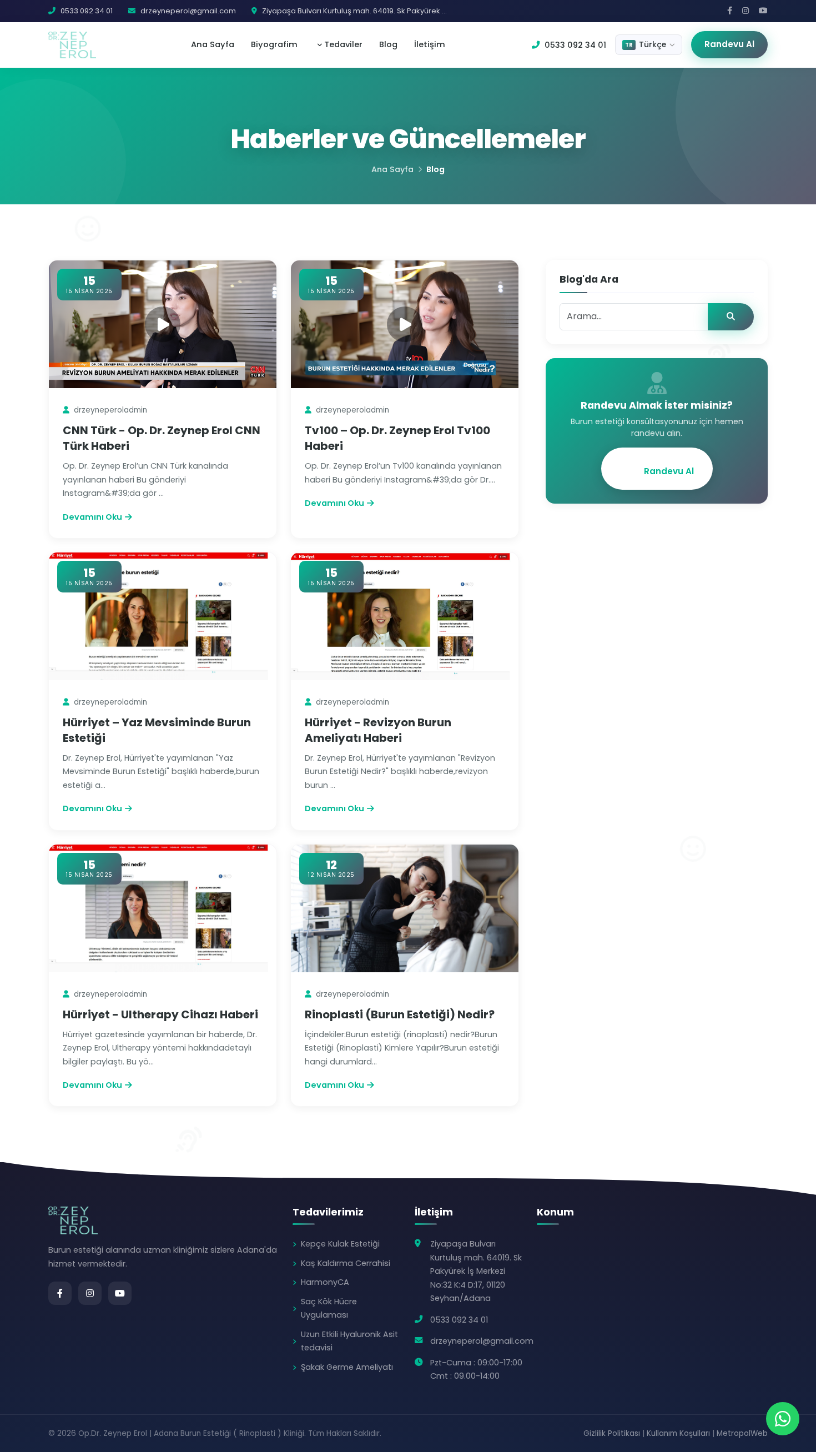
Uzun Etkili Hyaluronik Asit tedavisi (349, 1341)
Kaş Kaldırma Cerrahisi (345, 1263)
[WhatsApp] (782, 1418)
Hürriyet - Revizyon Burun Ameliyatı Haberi (378, 730)
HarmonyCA (325, 1282)
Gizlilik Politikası (611, 1433)
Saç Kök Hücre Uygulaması (329, 1308)
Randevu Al (729, 44)
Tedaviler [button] (342, 44)
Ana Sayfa (212, 44)
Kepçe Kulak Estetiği (340, 1243)
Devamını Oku (92, 516)
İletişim (429, 44)
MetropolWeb (742, 1433)
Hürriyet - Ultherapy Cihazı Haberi (160, 1014)
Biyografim (274, 44)
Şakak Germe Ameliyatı (347, 1367)
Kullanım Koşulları (678, 1433)
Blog (388, 44)
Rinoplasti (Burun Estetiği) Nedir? (400, 1014)
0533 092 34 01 (574, 45)
